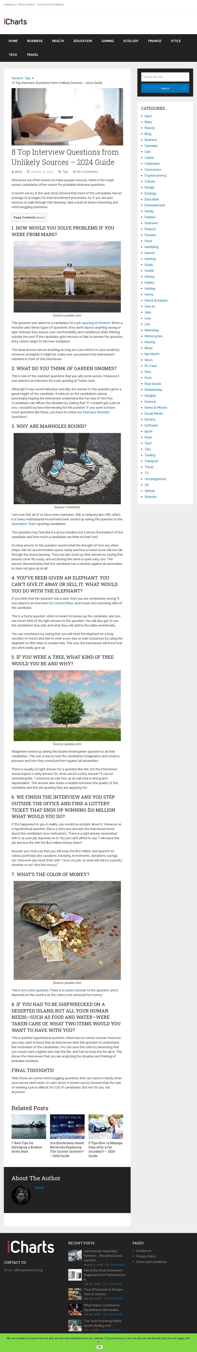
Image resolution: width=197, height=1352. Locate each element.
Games (149, 253)
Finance (154, 41)
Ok (99, 1347)
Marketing (151, 330)
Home (13, 41)
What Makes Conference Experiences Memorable (102, 1307)
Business (35, 41)
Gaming (108, 41)
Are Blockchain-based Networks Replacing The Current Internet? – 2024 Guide (67, 1149)
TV (146, 473)
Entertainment (154, 205)
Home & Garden (156, 300)
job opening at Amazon (93, 323)
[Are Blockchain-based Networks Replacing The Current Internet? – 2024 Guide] (67, 1126)
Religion (150, 396)
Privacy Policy (26, 4)
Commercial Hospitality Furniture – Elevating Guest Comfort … (103, 1255)
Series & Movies (155, 407)
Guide (148, 265)
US (146, 485)
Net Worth (151, 354)
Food (148, 241)
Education (83, 41)
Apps (148, 116)
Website (150, 497)
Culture (149, 181)
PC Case (150, 366)
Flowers (150, 235)
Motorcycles (153, 336)
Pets (147, 372)
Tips (65, 172)
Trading (149, 455)
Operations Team (24, 524)
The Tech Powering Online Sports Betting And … (103, 1323)
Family (149, 211)
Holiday (149, 288)
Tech (13, 55)
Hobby (149, 282)
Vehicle (149, 491)
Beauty (149, 128)
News (148, 360)
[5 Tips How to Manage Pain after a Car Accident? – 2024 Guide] (105, 1126)
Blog (147, 134)
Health (58, 41)
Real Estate (152, 384)
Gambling (151, 247)
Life (147, 324)
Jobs (147, 312)
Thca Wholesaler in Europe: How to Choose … (103, 1292)
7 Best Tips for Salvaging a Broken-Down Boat (27, 1147)
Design (149, 187)
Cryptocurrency (155, 175)
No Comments (87, 172)
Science (150, 401)
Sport (148, 431)
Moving (149, 342)
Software (151, 425)
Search (165, 88)
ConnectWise (63, 603)
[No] (192, 1343)
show (40, 217)
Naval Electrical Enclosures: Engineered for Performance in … (104, 1275)
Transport (151, 461)
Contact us (10, 4)
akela (18, 172)
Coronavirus (152, 169)
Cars (147, 152)
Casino (149, 157)
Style (176, 41)
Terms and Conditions (50, 4)
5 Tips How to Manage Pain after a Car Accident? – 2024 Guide (105, 1149)
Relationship (153, 390)
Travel (33, 55)
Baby (148, 122)
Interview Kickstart (96, 412)
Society (149, 419)
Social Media (153, 413)
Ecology (131, 41)
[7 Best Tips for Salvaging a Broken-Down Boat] (29, 1126)
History (149, 276)
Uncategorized (155, 479)
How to (149, 306)
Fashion (149, 217)
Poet (148, 378)
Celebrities (152, 163)
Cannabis (151, 146)
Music (148, 348)
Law (147, 318)
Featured (151, 223)
